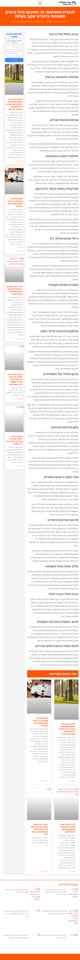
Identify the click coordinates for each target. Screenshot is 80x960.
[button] (40, 3)
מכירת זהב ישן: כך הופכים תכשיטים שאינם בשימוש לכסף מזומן (67, 828)
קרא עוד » (71, 781)
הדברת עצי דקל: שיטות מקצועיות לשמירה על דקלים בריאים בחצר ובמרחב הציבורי (67, 729)
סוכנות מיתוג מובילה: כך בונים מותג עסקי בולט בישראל (40, 722)
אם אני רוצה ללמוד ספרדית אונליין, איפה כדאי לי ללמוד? (14, 440)
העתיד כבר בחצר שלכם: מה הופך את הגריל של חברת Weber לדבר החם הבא (39, 829)
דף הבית (66, 22)
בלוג (59, 22)
